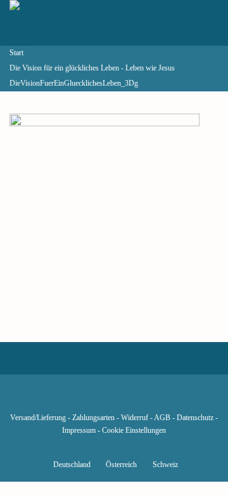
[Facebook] (49, 399)
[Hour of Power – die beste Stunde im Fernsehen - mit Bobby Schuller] (79, 23)
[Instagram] (114, 399)
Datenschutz (195, 418)
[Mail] (178, 399)
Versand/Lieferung (38, 418)
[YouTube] (92, 399)
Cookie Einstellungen (134, 430)
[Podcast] (157, 399)
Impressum (79, 430)
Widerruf (134, 418)
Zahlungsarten (93, 418)
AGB (162, 418)
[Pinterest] (135, 399)
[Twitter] (70, 399)
